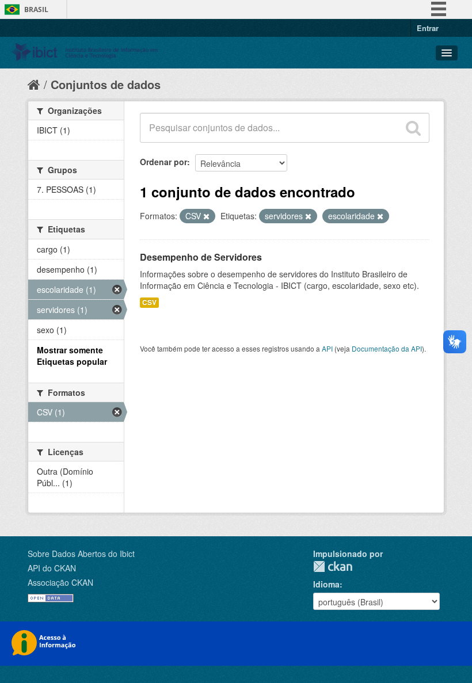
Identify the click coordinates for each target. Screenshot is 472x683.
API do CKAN (52, 568)
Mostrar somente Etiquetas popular (72, 355)
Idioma (326, 584)
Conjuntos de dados (106, 84)
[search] (413, 127)
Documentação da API (387, 348)
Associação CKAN (60, 582)
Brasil (36, 9)
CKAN (332, 566)
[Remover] (206, 216)
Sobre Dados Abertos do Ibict (81, 553)
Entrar (428, 27)
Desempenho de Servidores (201, 257)
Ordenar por (163, 161)
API (327, 348)
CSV (149, 302)
